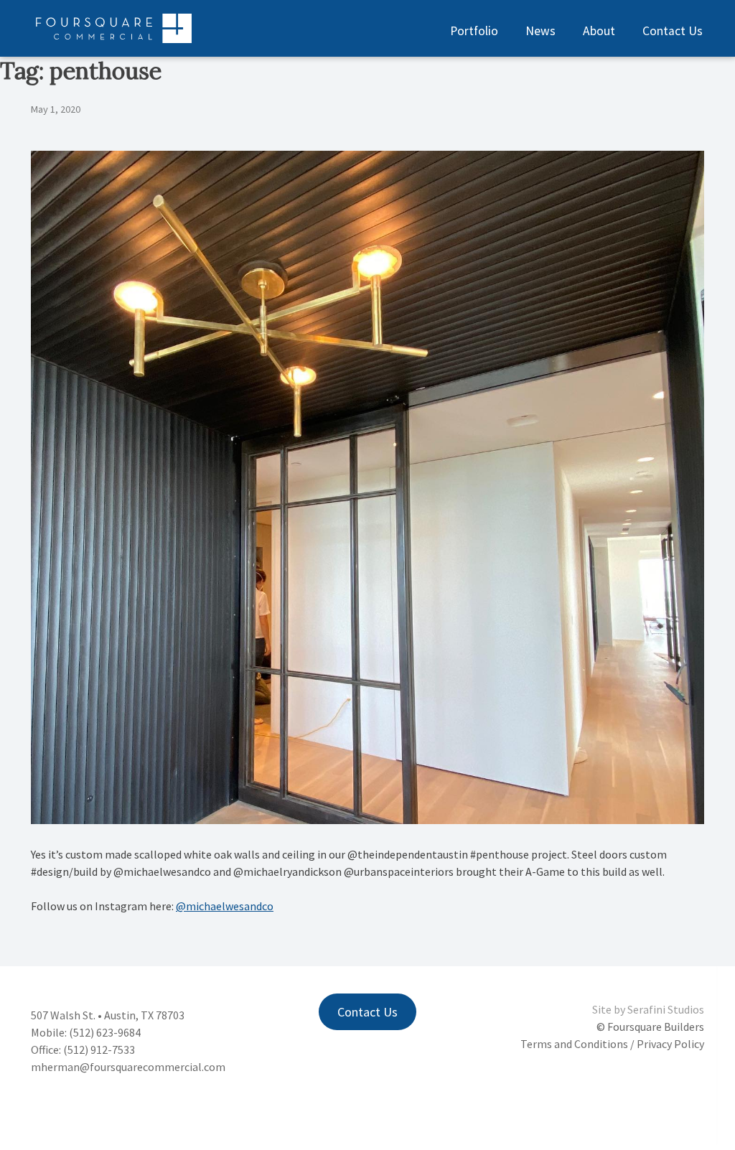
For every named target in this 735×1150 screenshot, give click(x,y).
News (540, 31)
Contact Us (672, 31)
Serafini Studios (665, 1009)
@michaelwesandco (224, 906)
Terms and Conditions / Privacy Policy (612, 1044)
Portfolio (474, 31)
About (599, 31)
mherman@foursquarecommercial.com (128, 1067)
